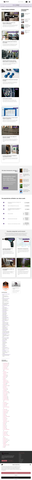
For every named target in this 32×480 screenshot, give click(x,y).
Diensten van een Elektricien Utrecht (14, 223)
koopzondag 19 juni (5, 308)
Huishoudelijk (5, 403)
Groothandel (5, 398)
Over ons (20, 454)
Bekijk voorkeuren (16, 477)
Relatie (4, 423)
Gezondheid (5, 397)
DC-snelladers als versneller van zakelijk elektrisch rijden (26, 190)
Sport (4, 424)
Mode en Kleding (5, 416)
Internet (4, 405)
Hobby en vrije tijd (6, 399)
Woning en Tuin (5, 440)
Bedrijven (27, 205)
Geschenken (5, 396)
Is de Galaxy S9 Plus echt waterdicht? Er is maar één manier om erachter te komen (14, 209)
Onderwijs (4, 418)
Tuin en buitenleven (6, 429)
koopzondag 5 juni (5, 315)
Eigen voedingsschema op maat (13, 205)
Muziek (4, 417)
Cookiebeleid (15, 479)
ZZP (3, 447)
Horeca (4, 402)
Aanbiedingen (5, 363)
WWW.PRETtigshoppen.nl (6, 354)
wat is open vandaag (5, 337)
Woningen (4, 441)
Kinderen (4, 409)
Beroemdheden (21, 460)
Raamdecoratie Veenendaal (12, 218)
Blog (4, 378)
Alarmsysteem (5, 365)
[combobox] (22, 2)
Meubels (4, 415)
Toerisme (4, 428)
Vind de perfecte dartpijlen (7, 98)
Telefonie (27, 209)
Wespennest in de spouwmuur (23, 248)
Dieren (12, 259)
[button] (30, 464)
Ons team (20, 455)
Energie (4, 390)
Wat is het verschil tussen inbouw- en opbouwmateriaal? (26, 180)
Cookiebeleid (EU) (21, 459)
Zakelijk (4, 442)
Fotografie (27, 202)
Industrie (4, 404)
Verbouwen (5, 434)
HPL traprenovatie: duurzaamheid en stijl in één (26, 175)
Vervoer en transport (6, 435)
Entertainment (5, 391)
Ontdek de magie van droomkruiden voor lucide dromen (26, 185)
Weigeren (16, 475)
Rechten (4, 422)
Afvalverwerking (5, 364)
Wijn (4, 437)
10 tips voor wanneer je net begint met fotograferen (14, 202)
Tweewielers (5, 431)
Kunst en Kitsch (5, 410)
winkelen (3, 344)
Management (5, 411)
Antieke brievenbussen (5, 298)
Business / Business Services (26, 213)
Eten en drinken (5, 392)
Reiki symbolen (10, 213)
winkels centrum (5, 347)
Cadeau (4, 384)
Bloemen (4, 377)
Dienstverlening (5, 385)
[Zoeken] (26, 2)
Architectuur (5, 366)
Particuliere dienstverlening (27, 223)
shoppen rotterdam (5, 324)
